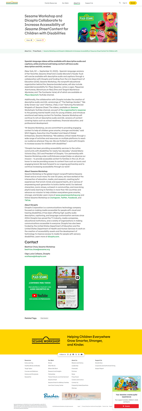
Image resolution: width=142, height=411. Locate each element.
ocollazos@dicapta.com (35, 256)
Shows (50, 363)
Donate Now (98, 363)
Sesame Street (52, 380)
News (73, 374)
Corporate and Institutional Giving (105, 366)
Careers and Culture (78, 380)
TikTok (27, 200)
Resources (28, 360)
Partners (74, 371)
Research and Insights (54, 371)
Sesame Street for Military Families (58, 382)
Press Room (37, 51)
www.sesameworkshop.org (68, 195)
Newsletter (28, 377)
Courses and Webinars (31, 371)
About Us (77, 3)
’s (32, 95)
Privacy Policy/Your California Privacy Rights (91, 406)
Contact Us (75, 382)
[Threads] (78, 354)
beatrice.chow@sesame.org (37, 249)
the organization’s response (73, 110)
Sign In (125, 3)
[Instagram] (68, 354)
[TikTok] (70, 354)
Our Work (65, 3)
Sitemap (74, 388)
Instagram (55, 197)
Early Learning (29, 363)
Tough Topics (28, 368)
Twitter (64, 197)
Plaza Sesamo (44, 318)
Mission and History (77, 363)
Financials (75, 368)
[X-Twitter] (76, 354)
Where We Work (53, 368)
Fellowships (51, 374)
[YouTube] (81, 354)
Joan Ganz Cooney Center (55, 385)
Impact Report (99, 368)
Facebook (72, 197)
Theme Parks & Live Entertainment (58, 377)
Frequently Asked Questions (80, 385)
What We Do (51, 366)
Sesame (74, 107)
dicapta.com (53, 236)
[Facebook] (73, 354)
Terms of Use (105, 406)
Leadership (75, 366)
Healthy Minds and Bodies (32, 366)
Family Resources (51, 3)
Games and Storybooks (31, 374)
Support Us (89, 3)
